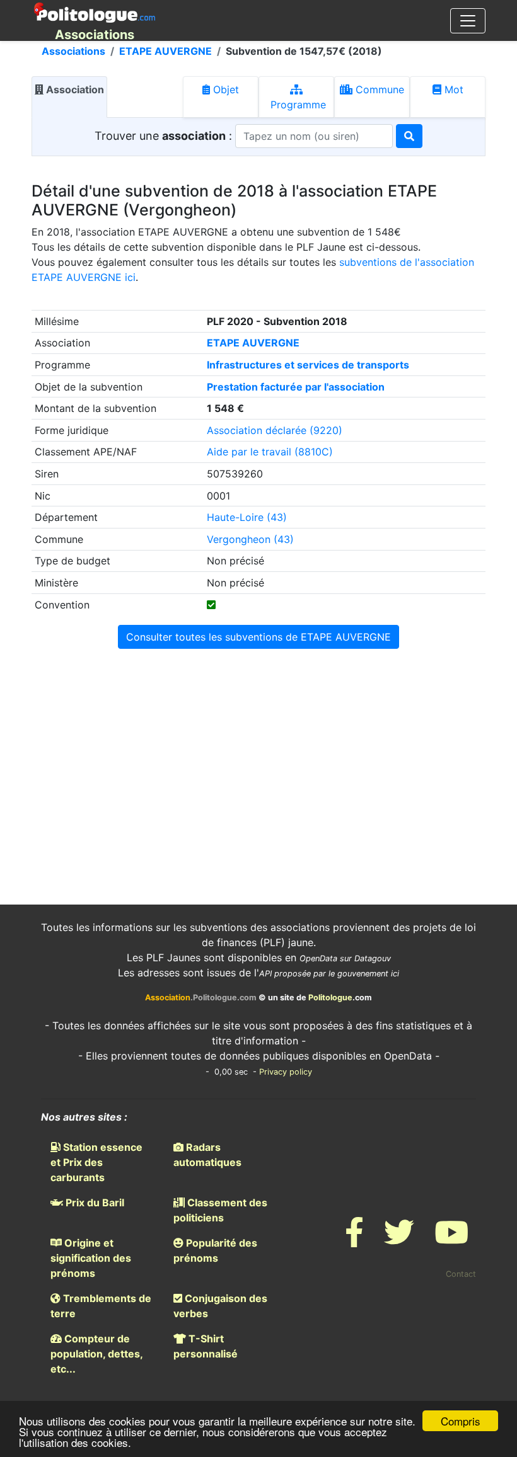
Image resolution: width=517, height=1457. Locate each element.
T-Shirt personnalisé (205, 1346)
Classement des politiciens (220, 1210)
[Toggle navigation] (467, 20)
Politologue (330, 997)
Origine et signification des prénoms (90, 1258)
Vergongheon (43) (250, 539)
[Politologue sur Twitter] (399, 1240)
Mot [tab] (452, 89)
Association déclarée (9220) (274, 430)
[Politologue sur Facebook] (354, 1240)
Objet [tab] (224, 89)
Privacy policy (285, 1072)
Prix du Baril (93, 1202)
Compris (460, 1421)
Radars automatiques (207, 1154)
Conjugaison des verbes (220, 1306)
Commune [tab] (378, 89)
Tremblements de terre (100, 1306)
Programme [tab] (296, 104)
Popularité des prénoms (215, 1250)
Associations (73, 51)
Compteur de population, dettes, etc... (96, 1353)
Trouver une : (165, 135)
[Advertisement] (258, 752)
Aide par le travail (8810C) (270, 451)
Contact (461, 1274)
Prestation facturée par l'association (296, 386)
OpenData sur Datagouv (345, 958)
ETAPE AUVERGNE (165, 51)
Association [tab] (74, 89)
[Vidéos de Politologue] (451, 1240)
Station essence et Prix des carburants (96, 1162)
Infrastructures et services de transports (308, 364)
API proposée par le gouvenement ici (329, 973)
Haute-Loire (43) (247, 517)
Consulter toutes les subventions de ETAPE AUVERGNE (258, 637)
